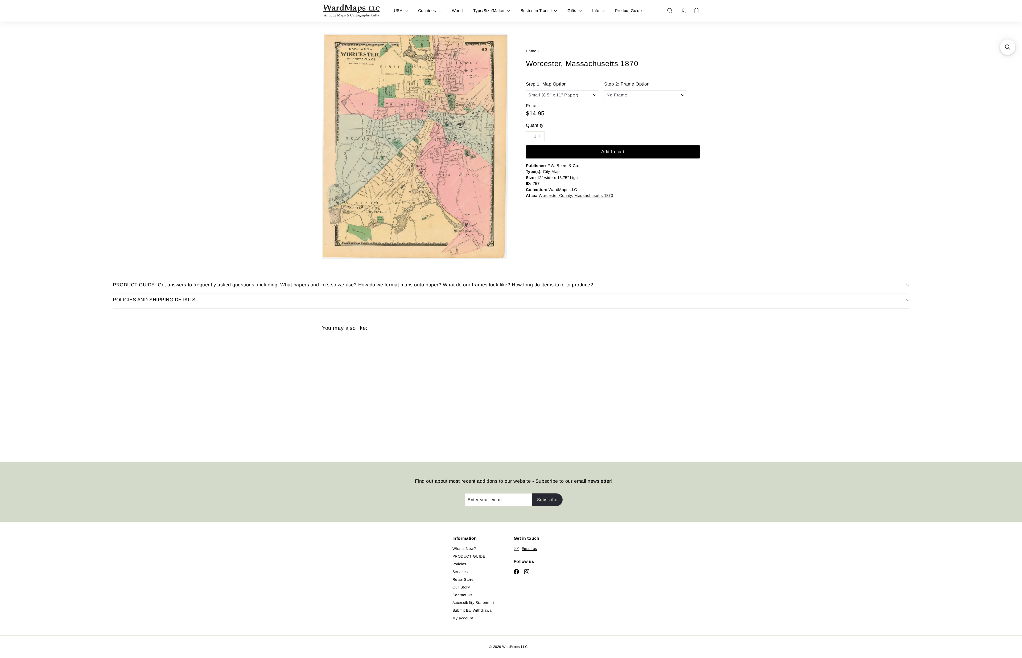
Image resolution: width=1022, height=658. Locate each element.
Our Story (461, 587)
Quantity (535, 125)
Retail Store (463, 579)
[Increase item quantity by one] (540, 136)
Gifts (572, 10)
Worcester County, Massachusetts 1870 (576, 195)
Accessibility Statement (473, 602)
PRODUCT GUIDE (468, 556)
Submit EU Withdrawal (472, 610)
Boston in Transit (537, 10)
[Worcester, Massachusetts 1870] (351, 392)
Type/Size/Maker (489, 10)
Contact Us (462, 595)
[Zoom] (415, 146)
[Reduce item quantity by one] (530, 136)
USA (398, 10)
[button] (1007, 47)
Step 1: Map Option (546, 84)
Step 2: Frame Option (626, 84)
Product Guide (628, 10)
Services (460, 572)
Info (596, 10)
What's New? (464, 548)
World (457, 10)
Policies (459, 564)
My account (462, 618)
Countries (427, 10)
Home (531, 51)
